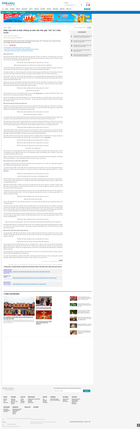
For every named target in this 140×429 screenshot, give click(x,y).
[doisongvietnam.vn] (8, 388)
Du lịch (14, 413)
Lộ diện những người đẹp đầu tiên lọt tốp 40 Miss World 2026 (43, 308)
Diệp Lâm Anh (12, 45)
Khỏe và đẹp (65, 401)
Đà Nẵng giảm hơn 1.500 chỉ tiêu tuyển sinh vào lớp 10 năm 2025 (81, 46)
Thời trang (45, 402)
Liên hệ (86, 421)
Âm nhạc (45, 401)
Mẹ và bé (13, 402)
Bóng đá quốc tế (75, 400)
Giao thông (6, 402)
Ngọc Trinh (6, 170)
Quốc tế (18, 9)
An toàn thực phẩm (54, 398)
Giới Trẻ (12, 403)
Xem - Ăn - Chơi (14, 401)
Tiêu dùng (30, 400)
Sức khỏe (42, 9)
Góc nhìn (35, 407)
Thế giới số (6, 409)
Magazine (87, 9)
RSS (88, 27)
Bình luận (23, 401)
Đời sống (12, 9)
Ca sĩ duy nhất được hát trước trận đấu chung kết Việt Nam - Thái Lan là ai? (84, 298)
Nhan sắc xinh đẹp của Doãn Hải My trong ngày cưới (80, 50)
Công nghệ (55, 9)
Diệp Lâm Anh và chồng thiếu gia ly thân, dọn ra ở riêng (17, 47)
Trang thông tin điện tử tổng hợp (76, 421)
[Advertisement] (81, 83)
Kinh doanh (24, 9)
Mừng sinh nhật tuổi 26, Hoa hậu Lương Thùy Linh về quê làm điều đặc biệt (84, 318)
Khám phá (62, 9)
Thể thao (49, 9)
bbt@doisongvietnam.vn (11, 424)
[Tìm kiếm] (81, 5)
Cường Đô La (47, 137)
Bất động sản (30, 402)
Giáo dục (5, 398)
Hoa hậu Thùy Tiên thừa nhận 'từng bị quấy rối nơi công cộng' (81, 41)
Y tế (4, 401)
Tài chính (30, 401)
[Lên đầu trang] (138, 425)
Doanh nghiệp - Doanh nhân (34, 398)
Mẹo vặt (14, 412)
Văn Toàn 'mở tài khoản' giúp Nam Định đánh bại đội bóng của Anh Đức (81, 55)
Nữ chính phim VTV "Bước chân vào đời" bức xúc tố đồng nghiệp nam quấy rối (84, 311)
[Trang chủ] (3, 9)
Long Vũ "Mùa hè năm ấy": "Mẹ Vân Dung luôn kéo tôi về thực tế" (85, 305)
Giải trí (30, 9)
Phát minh (15, 411)
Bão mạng (13, 398)
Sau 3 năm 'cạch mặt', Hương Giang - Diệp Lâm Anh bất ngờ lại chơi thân (21, 49)
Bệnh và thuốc (66, 398)
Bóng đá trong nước (76, 398)
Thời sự (5, 400)
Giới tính (65, 400)
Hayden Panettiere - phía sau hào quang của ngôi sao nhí (84, 324)
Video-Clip (68, 9)
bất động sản (39, 93)
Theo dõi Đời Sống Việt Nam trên (10, 37)
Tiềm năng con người (17, 409)
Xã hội (6, 9)
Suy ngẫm (13, 400)
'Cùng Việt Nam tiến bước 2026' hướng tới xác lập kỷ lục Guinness (44, 322)
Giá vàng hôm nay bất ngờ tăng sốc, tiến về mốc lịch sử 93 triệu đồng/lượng (81, 36)
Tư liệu (22, 400)
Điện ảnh (45, 400)
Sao (9, 27)
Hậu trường (74, 403)
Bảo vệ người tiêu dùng (55, 400)
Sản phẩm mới (7, 410)
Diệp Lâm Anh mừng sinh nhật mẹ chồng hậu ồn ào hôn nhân (18, 50)
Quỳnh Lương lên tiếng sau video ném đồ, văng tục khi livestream (84, 332)
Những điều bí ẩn (16, 410)
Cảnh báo (36, 9)
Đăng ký (86, 390)
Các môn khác (75, 401)
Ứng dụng (6, 411)
